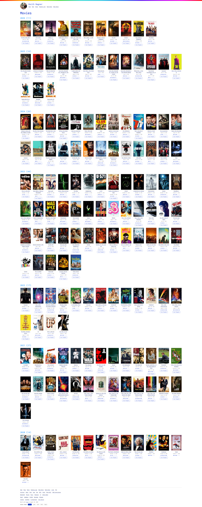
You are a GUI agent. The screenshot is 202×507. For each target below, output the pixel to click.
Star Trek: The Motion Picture (151, 394)
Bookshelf (22, 494)
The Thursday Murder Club (26, 71)
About (27, 492)
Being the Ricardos (176, 130)
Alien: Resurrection (63, 191)
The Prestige (25, 420)
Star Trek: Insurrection (164, 305)
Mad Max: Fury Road (50, 217)
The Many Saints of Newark (50, 158)
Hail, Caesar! (63, 451)
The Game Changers (176, 393)
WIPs (40, 492)
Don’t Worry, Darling (101, 304)
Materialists (101, 70)
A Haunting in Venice (138, 191)
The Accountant (163, 130)
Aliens (163, 191)
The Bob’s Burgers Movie (25, 332)
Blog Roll (48, 492)
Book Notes (56, 6)
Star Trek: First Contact (176, 305)
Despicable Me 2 (26, 99)
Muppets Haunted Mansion (63, 365)
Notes (36, 6)
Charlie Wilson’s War (38, 244)
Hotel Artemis (50, 393)
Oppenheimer (63, 217)
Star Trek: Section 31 (176, 71)
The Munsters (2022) (126, 304)
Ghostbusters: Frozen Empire (101, 158)
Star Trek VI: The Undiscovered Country (63, 394)
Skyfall (76, 393)
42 (38, 331)
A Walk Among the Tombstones (76, 71)
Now (37, 492)
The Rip (113, 37)
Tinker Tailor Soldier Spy (50, 452)
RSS (56, 489)
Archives (22, 492)
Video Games (45, 494)
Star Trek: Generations (38, 305)
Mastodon (36, 497)
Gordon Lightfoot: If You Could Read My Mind (151, 366)
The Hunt (26, 478)
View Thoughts (26, 43)
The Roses (151, 37)
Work (31, 492)
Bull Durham (76, 217)
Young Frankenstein (38, 217)
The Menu (76, 191)
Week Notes (49, 6)
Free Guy (88, 304)
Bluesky (41, 497)
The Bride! (38, 37)
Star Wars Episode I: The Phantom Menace (126, 71)
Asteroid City (38, 157)
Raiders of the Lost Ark (101, 245)
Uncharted (113, 304)
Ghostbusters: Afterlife (113, 158)
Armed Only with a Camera (63, 38)
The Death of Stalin (88, 451)
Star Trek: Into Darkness (139, 218)
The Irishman (38, 271)
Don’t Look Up (50, 331)
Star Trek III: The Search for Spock (126, 394)
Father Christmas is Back (114, 191)
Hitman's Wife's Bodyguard (101, 38)
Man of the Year (139, 451)
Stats (44, 492)
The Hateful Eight (126, 157)
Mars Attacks (51, 364)
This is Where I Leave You (114, 245)
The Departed (139, 364)
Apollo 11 (50, 37)
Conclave (164, 70)
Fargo (176, 451)
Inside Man (50, 244)
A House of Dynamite (38, 70)
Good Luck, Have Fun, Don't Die (76, 38)
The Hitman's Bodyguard (139, 38)
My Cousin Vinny (151, 157)
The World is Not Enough (101, 452)
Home (30, 6)
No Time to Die (63, 331)
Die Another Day (38, 451)
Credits (22, 499)
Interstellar (151, 191)
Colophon (27, 499)
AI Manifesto (34, 499)
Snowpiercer (88, 191)
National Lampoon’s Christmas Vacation (50, 305)
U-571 (101, 191)
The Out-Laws (176, 217)
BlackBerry (176, 191)
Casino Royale (25, 451)
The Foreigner (63, 157)
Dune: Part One (88, 130)
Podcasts (37, 494)
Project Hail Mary (25, 37)
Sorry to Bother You (126, 244)
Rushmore (151, 451)
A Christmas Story (75, 304)
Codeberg (26, 497)
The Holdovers (126, 130)
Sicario (25, 157)
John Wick (138, 157)
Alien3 (126, 191)
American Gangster (75, 130)
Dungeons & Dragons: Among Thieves (26, 245)
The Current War (26, 393)
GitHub (31, 497)
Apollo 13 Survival (113, 130)
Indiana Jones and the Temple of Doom (25, 131)
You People (176, 244)
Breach (113, 364)
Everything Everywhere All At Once (151, 72)
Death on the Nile (151, 244)
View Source (41, 499)
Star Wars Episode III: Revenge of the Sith (63, 72)
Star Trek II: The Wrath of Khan (138, 394)
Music (32, 494)
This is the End (26, 191)
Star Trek (151, 217)
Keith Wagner (36, 4)
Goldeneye (163, 451)
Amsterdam (50, 271)
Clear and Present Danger (138, 305)
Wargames (38, 99)
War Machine (88, 364)
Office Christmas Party (63, 131)
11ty (27, 502)
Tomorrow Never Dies (126, 451)
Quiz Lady (50, 191)
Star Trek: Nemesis (25, 217)
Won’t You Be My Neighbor (139, 131)
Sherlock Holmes (38, 393)
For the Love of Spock (164, 218)
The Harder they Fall (164, 244)
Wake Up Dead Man (51, 70)
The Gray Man (63, 244)
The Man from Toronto (38, 130)
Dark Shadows (164, 157)
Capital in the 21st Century (101, 394)
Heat (176, 157)
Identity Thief (151, 130)
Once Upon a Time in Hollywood (38, 191)
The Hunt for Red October (101, 365)
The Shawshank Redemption (75, 245)
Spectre (76, 364)
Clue (101, 130)
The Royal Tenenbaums (113, 451)
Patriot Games (88, 157)
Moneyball (163, 364)
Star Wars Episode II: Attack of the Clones (113, 72)
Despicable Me (50, 99)
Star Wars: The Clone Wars (88, 71)
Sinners (126, 37)
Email (21, 497)
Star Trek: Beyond (126, 217)
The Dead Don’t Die (50, 130)
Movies (27, 494)
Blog (33, 6)
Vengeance (151, 304)
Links (52, 489)
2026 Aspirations (56, 492)
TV (40, 494)
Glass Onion (76, 271)
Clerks (25, 271)
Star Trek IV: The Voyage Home (113, 394)
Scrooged (26, 364)
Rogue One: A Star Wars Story (138, 71)
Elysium (25, 304)
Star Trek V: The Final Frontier (88, 394)
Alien (88, 217)
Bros (101, 217)
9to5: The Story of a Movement (176, 365)
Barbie (113, 217)
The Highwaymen (126, 364)
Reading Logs (42, 6)
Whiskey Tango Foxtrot (63, 305)
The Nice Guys (75, 451)
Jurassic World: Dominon (63, 272)
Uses (34, 492)
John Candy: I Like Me (88, 38)
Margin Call (139, 244)
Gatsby (88, 244)
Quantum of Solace (163, 393)
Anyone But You (76, 157)
